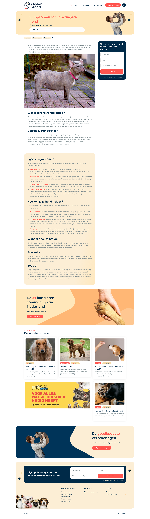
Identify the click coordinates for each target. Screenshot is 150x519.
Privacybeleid (122, 513)
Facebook (115, 513)
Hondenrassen (66, 492)
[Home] (71, 5)
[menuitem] (71, 5)
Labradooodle (66, 367)
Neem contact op (111, 494)
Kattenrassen (65, 496)
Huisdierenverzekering (91, 492)
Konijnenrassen (66, 501)
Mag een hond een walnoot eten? (109, 411)
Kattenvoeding (66, 499)
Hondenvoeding (66, 494)
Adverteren (109, 492)
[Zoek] (124, 5)
